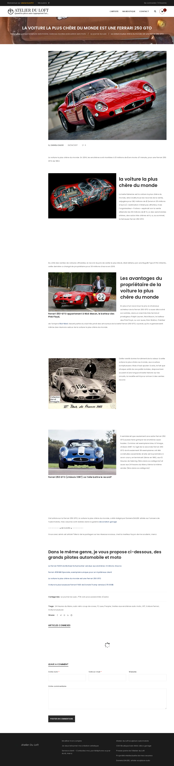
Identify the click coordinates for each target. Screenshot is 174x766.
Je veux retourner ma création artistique (80, 745)
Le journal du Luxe (99, 34)
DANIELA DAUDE (57, 145)
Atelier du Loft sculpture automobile (132, 741)
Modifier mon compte (72, 741)
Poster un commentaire (61, 719)
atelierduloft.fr (27, 3)
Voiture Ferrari (152, 606)
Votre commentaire (57, 686)
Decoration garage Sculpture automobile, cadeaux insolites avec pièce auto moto (48, 34)
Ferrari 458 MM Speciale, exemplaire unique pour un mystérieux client (80, 572)
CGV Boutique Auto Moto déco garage (133, 745)
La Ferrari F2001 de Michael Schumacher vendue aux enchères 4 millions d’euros (85, 566)
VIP (143, 606)
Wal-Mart (63, 323)
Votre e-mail (95, 672)
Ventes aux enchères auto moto (126, 606)
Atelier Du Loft (29, 745)
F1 (98, 606)
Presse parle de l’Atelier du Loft (130, 750)
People (107, 606)
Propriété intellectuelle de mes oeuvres (134, 755)
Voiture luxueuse (55, 609)
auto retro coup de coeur (84, 606)
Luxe (102, 606)
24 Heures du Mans (63, 606)
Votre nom (53, 672)
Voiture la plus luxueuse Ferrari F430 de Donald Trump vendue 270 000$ (80, 584)
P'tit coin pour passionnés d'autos (93, 597)
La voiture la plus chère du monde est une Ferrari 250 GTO (74, 578)
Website (132, 672)
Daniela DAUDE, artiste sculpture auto (133, 760)
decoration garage (108, 521)
